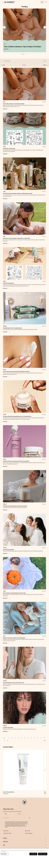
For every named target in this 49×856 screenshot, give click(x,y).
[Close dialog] (46, 410)
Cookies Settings (4, 853)
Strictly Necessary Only (43, 853)
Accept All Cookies (33, 853)
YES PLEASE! (24, 435)
